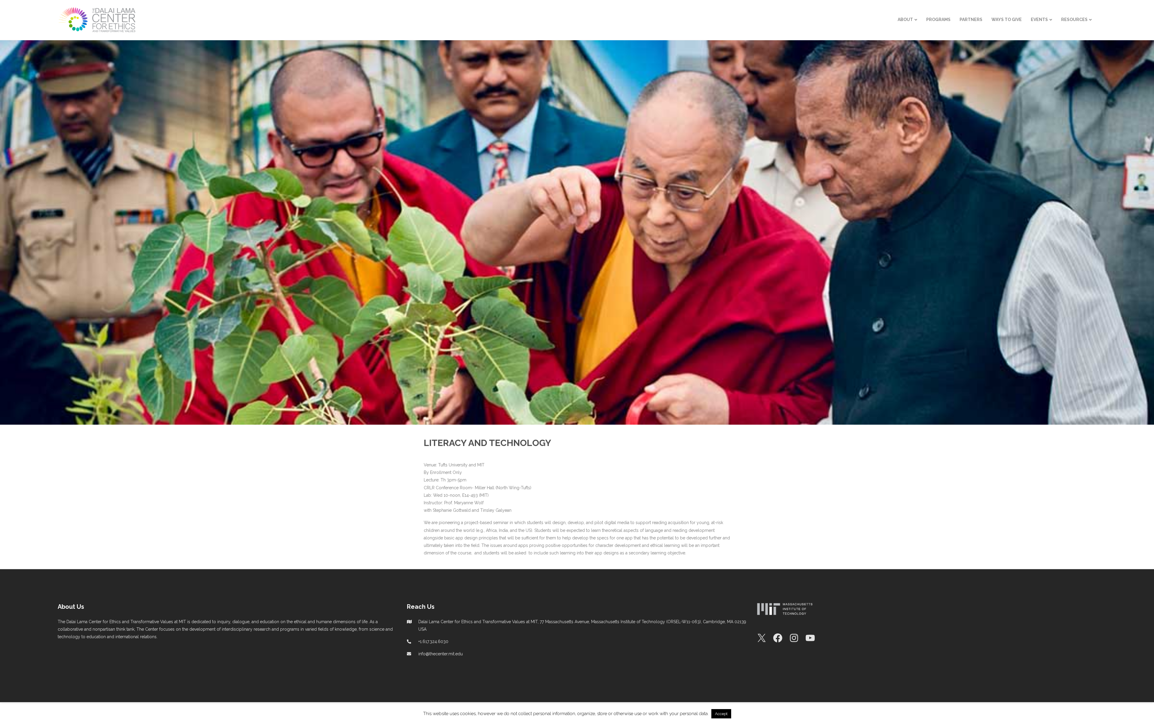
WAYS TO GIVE (1006, 19)
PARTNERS (971, 19)
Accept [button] (721, 713)
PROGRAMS (938, 19)
